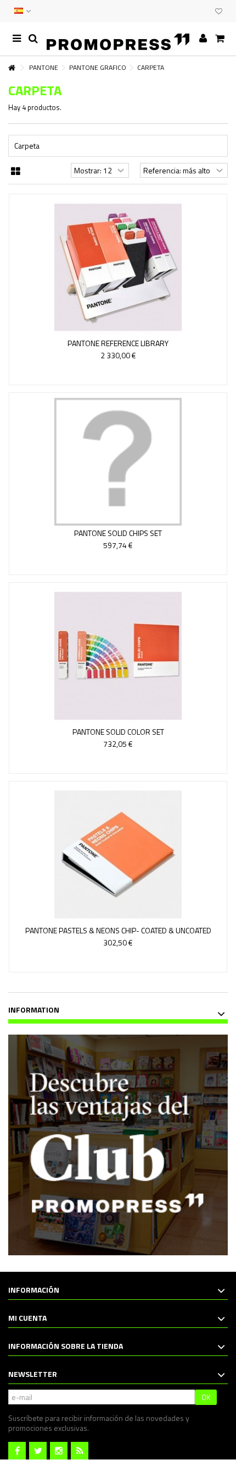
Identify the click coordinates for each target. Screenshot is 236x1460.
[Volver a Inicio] (11, 68)
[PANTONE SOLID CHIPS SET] (118, 462)
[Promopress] (118, 39)
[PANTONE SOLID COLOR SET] (118, 656)
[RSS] (79, 1450)
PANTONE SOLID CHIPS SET (118, 533)
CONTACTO (182, 11)
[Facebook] (17, 1450)
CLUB (204, 11)
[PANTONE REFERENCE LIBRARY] (118, 267)
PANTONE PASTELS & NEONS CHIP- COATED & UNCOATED (118, 930)
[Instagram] (59, 1450)
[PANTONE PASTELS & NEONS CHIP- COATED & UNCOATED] (118, 854)
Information (33, 1009)
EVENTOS (193, 11)
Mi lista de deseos (219, 12)
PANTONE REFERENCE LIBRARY (118, 343)
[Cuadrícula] (15, 172)
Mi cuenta (27, 1318)
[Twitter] (38, 1450)
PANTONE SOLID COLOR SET (118, 731)
